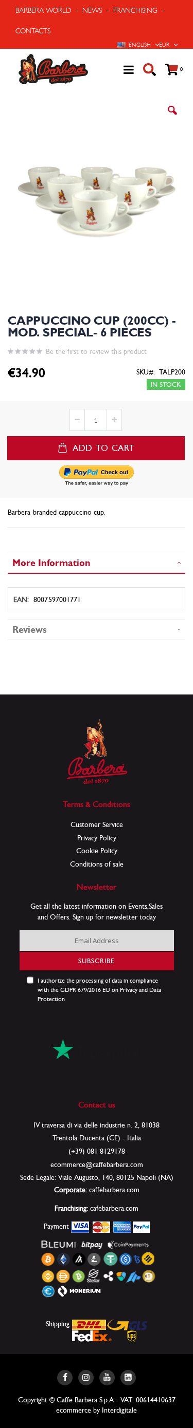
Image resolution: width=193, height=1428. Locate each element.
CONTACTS (32, 31)
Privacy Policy (96, 838)
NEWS (92, 10)
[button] (172, 118)
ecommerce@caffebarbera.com (96, 1164)
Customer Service (97, 824)
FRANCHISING (135, 10)
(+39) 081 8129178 (96, 1151)
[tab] (96, 563)
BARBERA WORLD (43, 10)
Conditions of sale (97, 864)
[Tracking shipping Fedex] (92, 1335)
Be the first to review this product (96, 351)
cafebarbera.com (114, 1208)
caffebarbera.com (114, 1190)
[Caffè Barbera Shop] (53, 69)
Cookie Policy (96, 851)
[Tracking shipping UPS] (132, 1335)
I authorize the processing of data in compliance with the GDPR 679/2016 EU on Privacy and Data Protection (99, 990)
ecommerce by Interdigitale (96, 1410)
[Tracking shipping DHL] (89, 1324)
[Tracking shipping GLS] (127, 1324)
